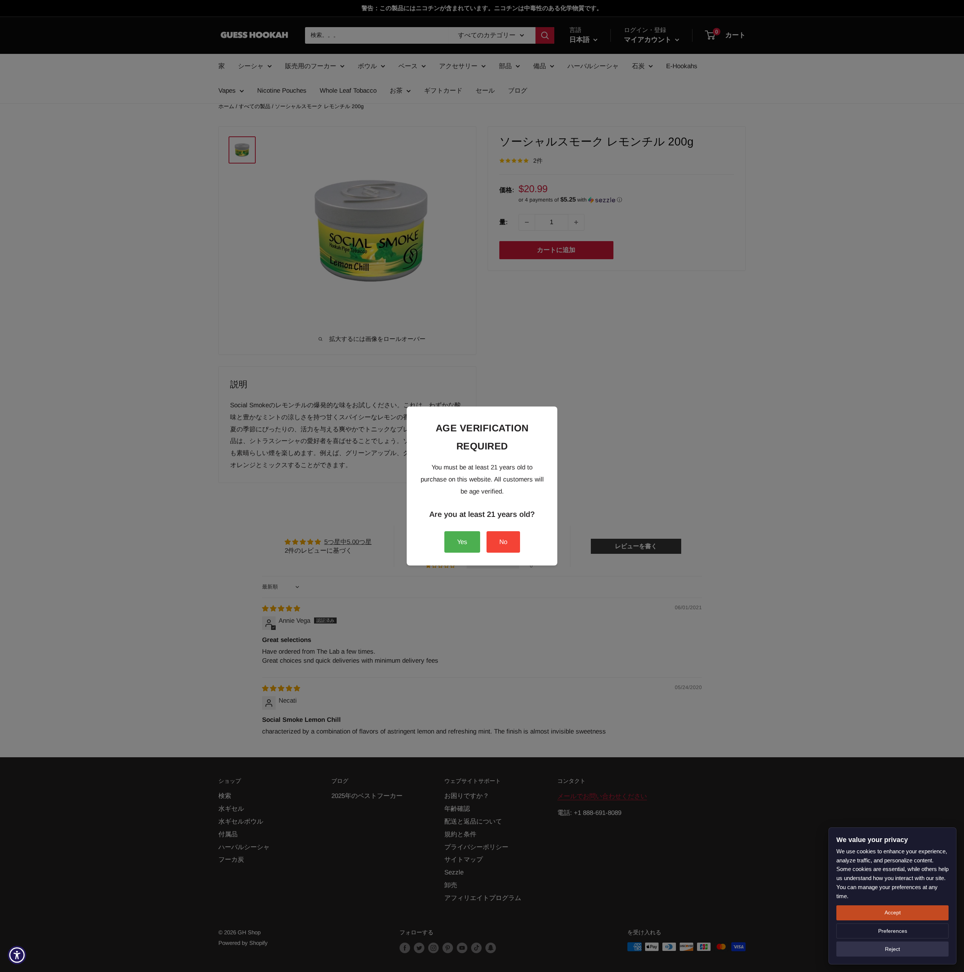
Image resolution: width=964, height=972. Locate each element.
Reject (892, 949)
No (503, 542)
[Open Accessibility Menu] (17, 955)
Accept (893, 912)
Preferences (892, 931)
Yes (462, 542)
